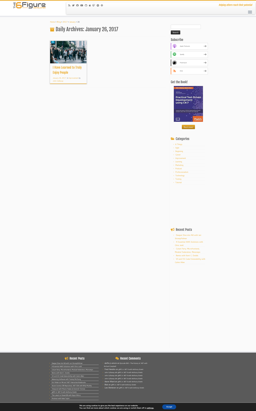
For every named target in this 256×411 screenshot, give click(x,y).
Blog (59, 22)
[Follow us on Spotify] (99, 5)
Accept (169, 407)
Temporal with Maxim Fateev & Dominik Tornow (68, 389)
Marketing (179, 165)
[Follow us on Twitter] (74, 5)
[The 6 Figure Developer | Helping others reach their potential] (29, 5)
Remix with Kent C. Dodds (187, 255)
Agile (177, 148)
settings (150, 408)
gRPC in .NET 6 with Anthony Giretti (64, 392)
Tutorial (178, 182)
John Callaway (58, 81)
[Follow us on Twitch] (95, 5)
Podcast (178, 168)
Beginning (179, 151)
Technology (180, 175)
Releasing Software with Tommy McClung (66, 379)
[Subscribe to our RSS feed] (70, 5)
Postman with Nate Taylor (61, 398)
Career (178, 154)
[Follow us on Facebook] (78, 5)
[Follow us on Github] (87, 5)
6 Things (178, 144)
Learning (178, 161)
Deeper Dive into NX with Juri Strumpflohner (67, 363)
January (72, 22)
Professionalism (181, 172)
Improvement (74, 78)
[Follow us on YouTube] (82, 5)
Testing (178, 179)
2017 (65, 22)
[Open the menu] (250, 12)
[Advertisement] (188, 205)
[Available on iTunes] (91, 5)
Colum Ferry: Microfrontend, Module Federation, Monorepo (72, 370)
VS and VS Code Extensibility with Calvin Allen (68, 376)
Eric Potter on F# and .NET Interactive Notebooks (69, 382)
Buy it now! (188, 127)
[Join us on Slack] (103, 5)
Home (52, 22)
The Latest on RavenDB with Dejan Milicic (66, 395)
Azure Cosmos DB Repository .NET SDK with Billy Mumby (72, 386)
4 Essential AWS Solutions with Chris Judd (67, 366)
